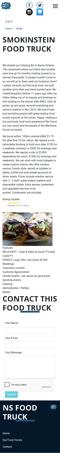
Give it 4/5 (17, 202)
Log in (8, 21)
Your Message (13, 352)
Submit (11, 394)
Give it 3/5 (14, 202)
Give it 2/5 (11, 202)
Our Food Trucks (12, 440)
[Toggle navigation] (55, 6)
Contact (7, 446)
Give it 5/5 (20, 202)
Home (8, 28)
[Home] (6, 6)
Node (19, 28)
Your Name (11, 323)
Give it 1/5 (9, 202)
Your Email (11, 338)
